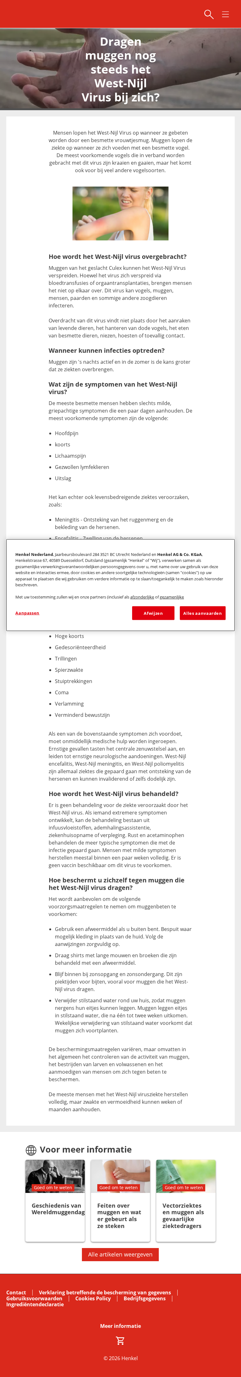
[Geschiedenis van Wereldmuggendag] (55, 1201)
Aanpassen (27, 612)
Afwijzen (153, 613)
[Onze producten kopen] (120, 1341)
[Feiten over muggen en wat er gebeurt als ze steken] (120, 1201)
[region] (120, 585)
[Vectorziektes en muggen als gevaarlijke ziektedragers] (186, 1201)
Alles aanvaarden (202, 613)
